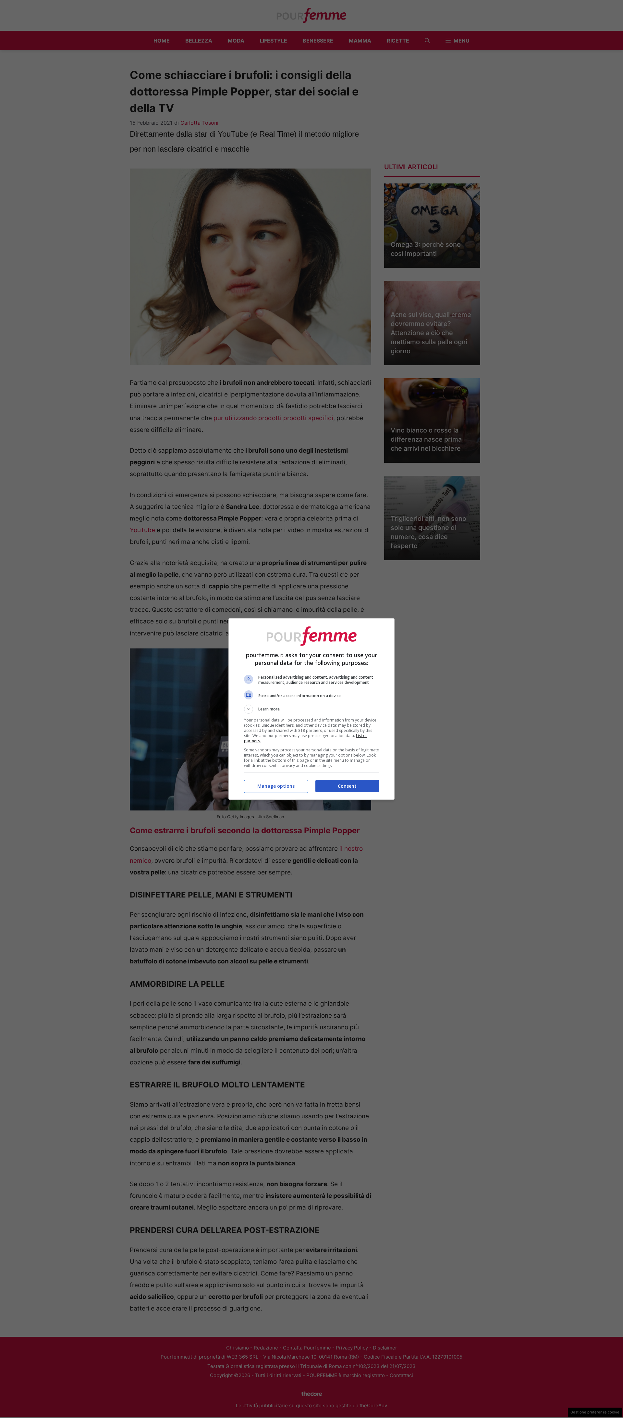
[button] (311, 709)
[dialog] (311, 709)
